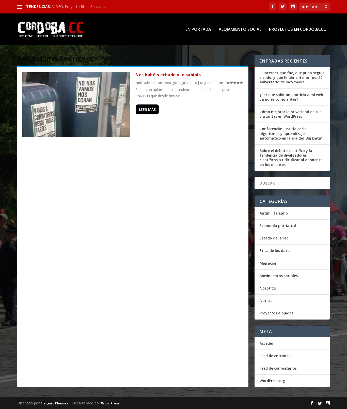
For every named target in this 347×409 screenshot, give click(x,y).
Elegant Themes (54, 403)
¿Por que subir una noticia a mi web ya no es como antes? (291, 97)
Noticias (267, 300)
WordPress (110, 403)
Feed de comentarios (278, 368)
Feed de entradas (275, 355)
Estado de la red (274, 238)
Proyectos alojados (276, 313)
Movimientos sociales (279, 275)
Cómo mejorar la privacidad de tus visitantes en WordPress (290, 114)
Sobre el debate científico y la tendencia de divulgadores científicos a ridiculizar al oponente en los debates (291, 157)
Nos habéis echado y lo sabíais (168, 75)
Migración (207, 83)
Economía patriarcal (278, 225)
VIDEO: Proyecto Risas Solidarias (79, 6)
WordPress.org (272, 380)
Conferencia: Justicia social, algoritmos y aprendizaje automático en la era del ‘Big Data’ (291, 133)
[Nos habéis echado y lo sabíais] (76, 104)
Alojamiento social (240, 29)
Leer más (147, 109)
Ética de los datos (275, 250)
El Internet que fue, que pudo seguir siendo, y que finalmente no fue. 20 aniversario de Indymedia (292, 77)
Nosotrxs (268, 288)
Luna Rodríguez (168, 83)
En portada (198, 29)
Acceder (266, 343)
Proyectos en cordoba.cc (297, 29)
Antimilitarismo (274, 213)
